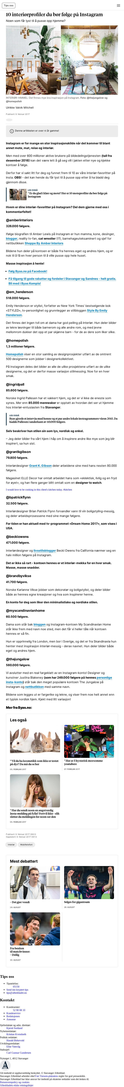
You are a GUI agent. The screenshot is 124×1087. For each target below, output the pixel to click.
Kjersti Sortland (14, 1028)
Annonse (11, 1019)
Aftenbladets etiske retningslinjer (16, 1085)
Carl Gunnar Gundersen (18, 1052)
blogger (11, 238)
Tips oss (8, 5)
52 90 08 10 (19, 1010)
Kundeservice (13, 1013)
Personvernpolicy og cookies (14, 1082)
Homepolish (14, 354)
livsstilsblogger (45, 550)
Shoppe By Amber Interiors (44, 243)
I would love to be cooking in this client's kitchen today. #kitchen (39, 489)
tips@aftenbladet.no (16, 992)
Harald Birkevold (15, 1040)
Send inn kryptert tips (17, 989)
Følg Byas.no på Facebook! (28, 271)
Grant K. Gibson (40, 465)
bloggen (40, 624)
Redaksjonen (13, 1016)
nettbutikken (34, 686)
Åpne (118, 5)
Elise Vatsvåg (13, 1046)
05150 (16, 986)
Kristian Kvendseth (16, 1034)
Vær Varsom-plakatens (46, 1076)
